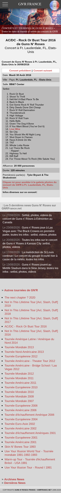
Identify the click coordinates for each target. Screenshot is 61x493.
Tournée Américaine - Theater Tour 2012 (30, 361)
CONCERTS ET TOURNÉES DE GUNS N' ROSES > (30, 30)
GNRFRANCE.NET (44, 490)
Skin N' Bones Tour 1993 (20, 446)
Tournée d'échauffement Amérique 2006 (29, 414)
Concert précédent (20, 70)
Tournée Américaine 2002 (20, 428)
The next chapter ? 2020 (20, 297)
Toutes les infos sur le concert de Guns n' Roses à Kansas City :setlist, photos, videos (30, 243)
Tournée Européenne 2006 (21, 405)
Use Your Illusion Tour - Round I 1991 (28, 467)
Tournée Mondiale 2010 (19, 392)
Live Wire (14, 129)
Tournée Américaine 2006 (20, 410)
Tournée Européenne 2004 (21, 419)
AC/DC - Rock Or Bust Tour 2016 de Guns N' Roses (31, 46)
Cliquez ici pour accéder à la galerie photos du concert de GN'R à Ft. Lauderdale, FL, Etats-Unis (30, 185)
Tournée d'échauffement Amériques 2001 (30, 433)
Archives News (14, 479)
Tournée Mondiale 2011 (19, 378)
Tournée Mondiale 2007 (19, 401)
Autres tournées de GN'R (21, 290)
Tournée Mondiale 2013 (19, 347)
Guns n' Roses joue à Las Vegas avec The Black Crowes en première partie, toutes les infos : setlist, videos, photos (29, 231)
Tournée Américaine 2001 (20, 442)
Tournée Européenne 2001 (21, 437)
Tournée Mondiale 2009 (19, 396)
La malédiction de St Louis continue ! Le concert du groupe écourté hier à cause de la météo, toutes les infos (30, 256)
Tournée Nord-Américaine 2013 (24, 351)
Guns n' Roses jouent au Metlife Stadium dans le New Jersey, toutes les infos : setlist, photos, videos (30, 268)
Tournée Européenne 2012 (21, 356)
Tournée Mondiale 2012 (19, 373)
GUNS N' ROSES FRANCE (25, 490)
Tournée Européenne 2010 (21, 387)
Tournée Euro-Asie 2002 (20, 424)
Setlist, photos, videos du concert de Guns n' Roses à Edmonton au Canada (27, 219)
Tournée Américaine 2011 (20, 382)
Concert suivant (43, 70)
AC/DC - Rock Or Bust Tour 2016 (26, 326)
